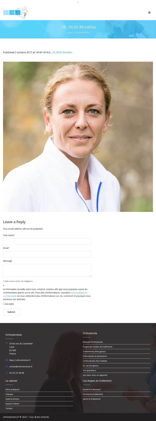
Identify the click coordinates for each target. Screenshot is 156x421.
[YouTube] (150, 417)
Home (69, 32)
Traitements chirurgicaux (94, 351)
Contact (8, 408)
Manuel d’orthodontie (93, 342)
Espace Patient (12, 403)
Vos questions (89, 370)
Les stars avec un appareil (95, 375)
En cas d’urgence (90, 365)
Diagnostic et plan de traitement (97, 346)
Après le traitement (92, 398)
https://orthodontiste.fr (20, 360)
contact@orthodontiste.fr (20, 366)
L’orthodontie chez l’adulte (95, 360)
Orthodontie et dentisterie (95, 356)
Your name (9, 235)
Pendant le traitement (93, 394)
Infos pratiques (12, 389)
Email (6, 248)
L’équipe (9, 394)
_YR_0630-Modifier (61, 52)
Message (7, 260)
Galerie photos (12, 398)
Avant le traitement (91, 389)
